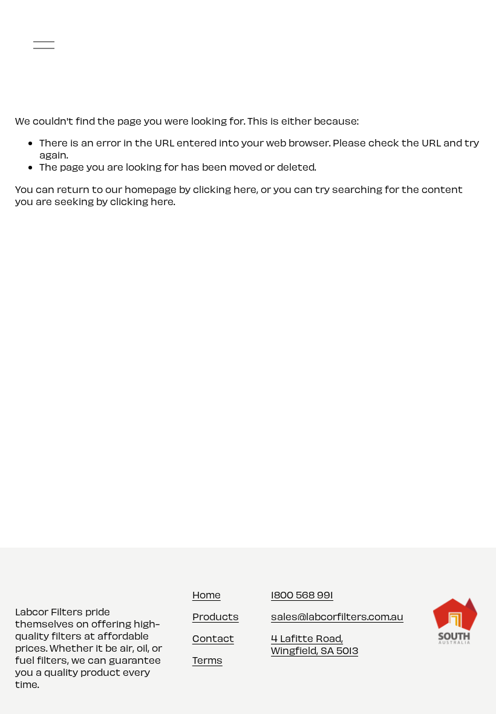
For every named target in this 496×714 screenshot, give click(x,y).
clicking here (224, 189)
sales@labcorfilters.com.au (337, 616)
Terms (207, 659)
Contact (213, 638)
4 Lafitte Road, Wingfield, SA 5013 (314, 644)
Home (206, 594)
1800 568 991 (302, 594)
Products (215, 616)
